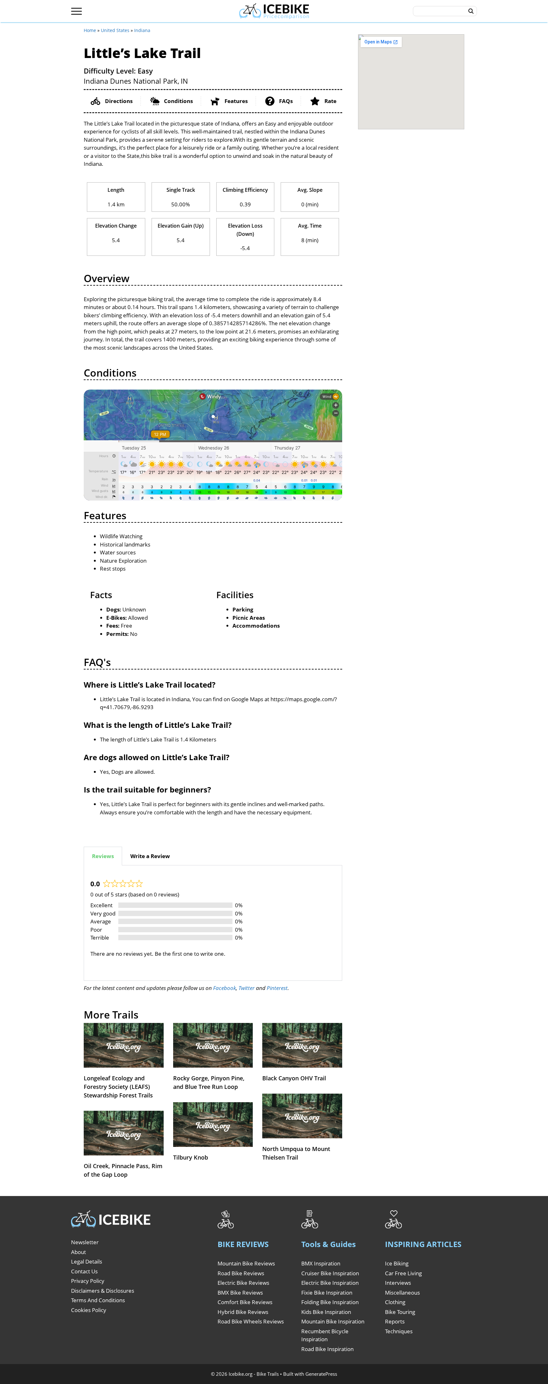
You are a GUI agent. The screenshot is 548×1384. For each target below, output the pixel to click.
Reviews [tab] (103, 856)
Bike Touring (400, 1312)
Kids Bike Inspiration (326, 1312)
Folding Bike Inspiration (330, 1302)
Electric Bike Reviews (243, 1282)
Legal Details (86, 1261)
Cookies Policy (88, 1310)
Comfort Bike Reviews (245, 1302)
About (78, 1252)
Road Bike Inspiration (327, 1349)
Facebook (224, 988)
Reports (395, 1321)
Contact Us (84, 1271)
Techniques (399, 1331)
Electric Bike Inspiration (330, 1282)
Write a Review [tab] (150, 856)
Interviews (398, 1282)
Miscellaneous (402, 1292)
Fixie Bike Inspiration (326, 1292)
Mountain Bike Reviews (246, 1263)
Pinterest (277, 988)
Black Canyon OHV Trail (294, 1078)
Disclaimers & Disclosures (102, 1290)
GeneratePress (321, 1374)
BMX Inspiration (320, 1263)
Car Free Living (403, 1273)
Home (90, 30)
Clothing (395, 1302)
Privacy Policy (87, 1280)
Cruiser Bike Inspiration (330, 1273)
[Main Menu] (76, 11)
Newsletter (85, 1242)
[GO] (471, 11)
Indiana (142, 30)
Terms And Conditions (98, 1300)
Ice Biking (396, 1263)
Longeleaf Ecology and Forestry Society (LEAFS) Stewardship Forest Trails (118, 1086)
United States (115, 30)
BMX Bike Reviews (240, 1292)
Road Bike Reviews (241, 1273)
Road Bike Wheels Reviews (251, 1321)
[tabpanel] (213, 923)
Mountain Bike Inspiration (332, 1321)
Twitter (246, 988)
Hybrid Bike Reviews (243, 1312)
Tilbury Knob (190, 1157)
